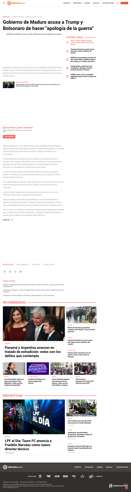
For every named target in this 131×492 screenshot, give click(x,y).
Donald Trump (48, 264)
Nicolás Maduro (22, 264)
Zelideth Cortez (71, 439)
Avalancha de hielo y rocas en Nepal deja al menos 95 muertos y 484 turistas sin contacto (33, 291)
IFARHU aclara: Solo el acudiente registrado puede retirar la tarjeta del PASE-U (83, 76)
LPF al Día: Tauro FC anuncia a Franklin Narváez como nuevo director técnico (28, 445)
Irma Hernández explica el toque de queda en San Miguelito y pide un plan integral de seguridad (14, 382)
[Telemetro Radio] (91, 478)
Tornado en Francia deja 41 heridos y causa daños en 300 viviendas (28, 295)
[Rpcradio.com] (74, 478)
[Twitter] (10, 272)
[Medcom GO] (32, 478)
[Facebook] (5, 272)
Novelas (96, 3)
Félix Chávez (71, 425)
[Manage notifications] (126, 487)
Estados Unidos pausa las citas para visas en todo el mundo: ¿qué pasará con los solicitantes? (33, 285)
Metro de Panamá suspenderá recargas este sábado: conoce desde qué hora (81, 330)
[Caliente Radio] (82, 478)
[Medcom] (99, 478)
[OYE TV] (48, 478)
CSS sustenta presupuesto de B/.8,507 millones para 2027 (85, 381)
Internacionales (18, 17)
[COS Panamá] (57, 478)
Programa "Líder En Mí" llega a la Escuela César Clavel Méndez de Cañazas (80, 448)
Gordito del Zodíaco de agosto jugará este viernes (36, 381)
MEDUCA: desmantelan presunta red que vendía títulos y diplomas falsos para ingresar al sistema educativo (83, 59)
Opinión (87, 3)
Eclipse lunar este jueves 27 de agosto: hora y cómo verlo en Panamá (79, 355)
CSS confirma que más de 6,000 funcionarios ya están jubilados (79, 422)
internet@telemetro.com (12, 487)
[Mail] (21, 272)
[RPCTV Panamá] (40, 478)
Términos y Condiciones (10, 482)
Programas (77, 3)
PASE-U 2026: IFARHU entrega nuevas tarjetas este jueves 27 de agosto (82, 42)
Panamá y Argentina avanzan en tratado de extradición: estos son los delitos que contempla (33, 352)
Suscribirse (9, 137)
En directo (124, 3)
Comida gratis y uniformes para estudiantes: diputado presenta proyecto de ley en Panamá (81, 68)
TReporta (66, 3)
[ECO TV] (65, 478)
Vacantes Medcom (41, 482)
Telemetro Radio (108, 3)
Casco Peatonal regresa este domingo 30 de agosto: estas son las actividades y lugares (60, 382)
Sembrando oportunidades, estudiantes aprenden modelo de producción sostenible (80, 434)
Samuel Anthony (9, 453)
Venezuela (36, 264)
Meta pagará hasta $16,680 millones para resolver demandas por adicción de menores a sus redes (38, 85)
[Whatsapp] (15, 272)
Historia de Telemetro (27, 482)
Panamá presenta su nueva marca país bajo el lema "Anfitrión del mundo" (82, 51)
